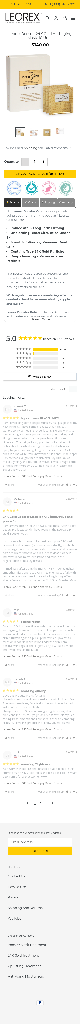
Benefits (14, 202)
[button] (68, 484)
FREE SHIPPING (20, 4)
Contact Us (16, 876)
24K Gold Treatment (23, 955)
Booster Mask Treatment (27, 945)
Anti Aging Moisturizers (26, 976)
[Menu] (73, 18)
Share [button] (11, 484)
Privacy (13, 897)
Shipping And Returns (25, 908)
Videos (32, 202)
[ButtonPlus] (44, 162)
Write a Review (41, 376)
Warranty (67, 202)
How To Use (17, 887)
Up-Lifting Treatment (24, 966)
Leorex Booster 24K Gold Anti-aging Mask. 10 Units (32, 476)
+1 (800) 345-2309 (61, 4)
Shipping (30, 148)
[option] (20, 132)
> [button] (53, 803)
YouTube (14, 918)
